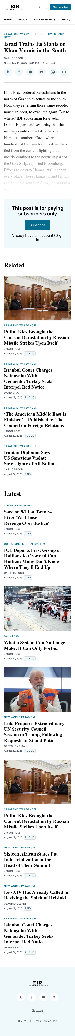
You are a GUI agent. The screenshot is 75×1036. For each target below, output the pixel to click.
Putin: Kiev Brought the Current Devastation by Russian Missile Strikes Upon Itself (36, 337)
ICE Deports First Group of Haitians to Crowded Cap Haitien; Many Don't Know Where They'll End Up (32, 558)
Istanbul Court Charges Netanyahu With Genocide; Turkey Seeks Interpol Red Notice (28, 378)
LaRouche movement (19, 505)
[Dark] (40, 7)
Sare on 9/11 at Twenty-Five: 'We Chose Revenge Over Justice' (28, 517)
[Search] (45, 7)
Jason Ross (12, 348)
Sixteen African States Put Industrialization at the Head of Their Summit (31, 859)
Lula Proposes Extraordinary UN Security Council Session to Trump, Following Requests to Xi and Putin (34, 732)
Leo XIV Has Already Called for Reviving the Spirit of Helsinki (37, 894)
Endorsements (44, 19)
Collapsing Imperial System (24, 543)
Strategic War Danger (20, 33)
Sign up (37, 1010)
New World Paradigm (19, 717)
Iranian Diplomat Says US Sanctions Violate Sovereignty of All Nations (30, 458)
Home (8, 19)
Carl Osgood (13, 58)
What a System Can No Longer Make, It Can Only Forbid (35, 645)
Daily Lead (11, 636)
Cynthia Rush (14, 572)
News (8, 37)
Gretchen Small (16, 746)
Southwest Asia (52, 33)
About (23, 19)
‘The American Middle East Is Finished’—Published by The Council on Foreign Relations (35, 419)
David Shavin (13, 392)
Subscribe (60, 7)
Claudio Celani (15, 903)
